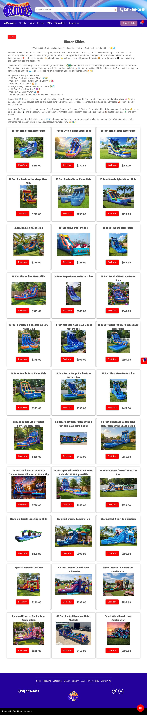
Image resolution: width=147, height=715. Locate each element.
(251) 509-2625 (28, 691)
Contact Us (74, 23)
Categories (57, 681)
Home (38, 681)
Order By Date (129, 23)
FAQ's (49, 23)
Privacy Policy (60, 23)
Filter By (22, 23)
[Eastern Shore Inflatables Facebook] (114, 691)
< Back (11, 37)
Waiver (31, 23)
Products (47, 681)
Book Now (22, 165)
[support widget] (140, 708)
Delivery (40, 23)
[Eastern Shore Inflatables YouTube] (120, 691)
